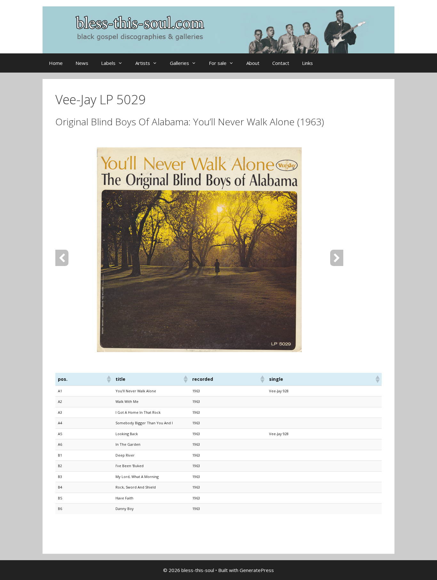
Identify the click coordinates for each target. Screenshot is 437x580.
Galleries (179, 63)
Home (56, 63)
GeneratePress (257, 570)
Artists (142, 63)
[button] (108, 379)
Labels (108, 63)
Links (307, 63)
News (81, 63)
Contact (280, 63)
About (252, 63)
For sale (217, 63)
